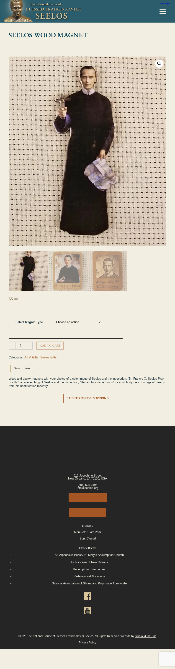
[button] (159, 64)
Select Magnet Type (29, 322)
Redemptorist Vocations (89, 576)
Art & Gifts (31, 357)
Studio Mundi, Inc (145, 636)
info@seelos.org (87, 488)
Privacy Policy (87, 642)
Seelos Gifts (48, 357)
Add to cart (50, 345)
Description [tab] (22, 368)
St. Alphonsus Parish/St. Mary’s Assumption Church (89, 555)
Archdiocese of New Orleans (89, 562)
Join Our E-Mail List (87, 497)
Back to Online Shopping (88, 398)
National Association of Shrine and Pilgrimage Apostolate (89, 583)
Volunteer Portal (87, 513)
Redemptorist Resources (89, 569)
